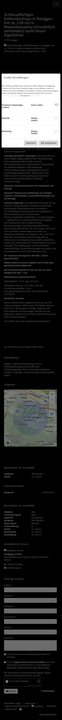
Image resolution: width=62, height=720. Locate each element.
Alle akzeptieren (48, 143)
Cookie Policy (35, 95)
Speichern (31, 143)
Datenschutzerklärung (10, 95)
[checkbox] (56, 104)
